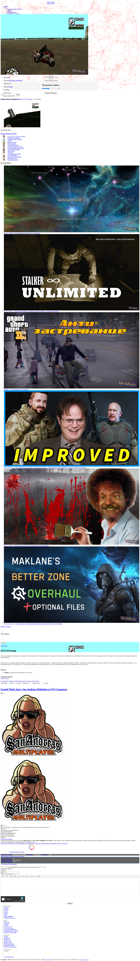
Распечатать (4, 646)
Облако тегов (7, 941)
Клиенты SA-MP (5, 843)
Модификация (22, 681)
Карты (37, 681)
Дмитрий (10, 86)
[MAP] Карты (19, 80)
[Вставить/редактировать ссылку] (26, 876)
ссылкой (47, 959)
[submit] (18, 95)
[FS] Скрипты (28, 99)
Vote (8, 89)
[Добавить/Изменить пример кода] (34, 876)
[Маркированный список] (18, 876)
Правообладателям (9, 945)
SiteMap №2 (7, 939)
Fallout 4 (9, 10)
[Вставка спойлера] (36, 876)
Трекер (6, 913)
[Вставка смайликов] (24, 876)
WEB (5, 915)
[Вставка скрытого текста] (39, 876)
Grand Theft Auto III (13, 145)
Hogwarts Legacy (11, 12)
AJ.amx (3, 678)
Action (2, 839)
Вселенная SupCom (13, 159)
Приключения (8, 839)
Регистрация (50, 2)
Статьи (6, 910)
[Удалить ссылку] (28, 876)
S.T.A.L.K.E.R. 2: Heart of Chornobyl (16, 136)
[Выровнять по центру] (13, 876)
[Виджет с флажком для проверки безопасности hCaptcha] (13, 899)
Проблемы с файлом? (6, 854)
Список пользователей (10, 947)
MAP (33, 681)
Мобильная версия (9, 944)
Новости (6, 909)
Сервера (12, 843)
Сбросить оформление (50, 93)
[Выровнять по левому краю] (10, 876)
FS (1, 681)
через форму (29, 854)
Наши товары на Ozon (9, 133)
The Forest (10, 152)
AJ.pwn (7, 678)
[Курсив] (4, 876)
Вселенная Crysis (12, 158)
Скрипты (29, 681)
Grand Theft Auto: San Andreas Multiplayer (34, 689)
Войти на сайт (51, 3)
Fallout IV (6, 923)
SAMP (11, 681)
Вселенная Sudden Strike (14, 157)
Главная (6, 907)
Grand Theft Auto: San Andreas (16, 148)
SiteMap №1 (7, 938)
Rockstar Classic (12, 143)
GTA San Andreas (8, 928)
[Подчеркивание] (7, 876)
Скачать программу (6, 858)
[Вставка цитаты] (32, 876)
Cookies (6, 936)
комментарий (44, 854)
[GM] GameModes (20, 843)
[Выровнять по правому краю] (15, 876)
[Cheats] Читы (38, 843)
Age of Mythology (12, 155)
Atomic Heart (11, 151)
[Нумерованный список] (21, 876)
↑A (2, 642)
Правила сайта (8, 942)
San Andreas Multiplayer (14, 149)
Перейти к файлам (6, 626)
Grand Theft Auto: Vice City (15, 146)
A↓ (4, 642)
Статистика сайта (9, 957)
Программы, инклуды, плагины (59, 843)
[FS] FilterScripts (29, 843)
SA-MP (8, 77)
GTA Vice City (8, 926)
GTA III (6, 925)
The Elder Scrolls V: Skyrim (14, 9)
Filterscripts (6, 681)
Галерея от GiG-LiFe (9, 918)
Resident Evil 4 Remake (13, 13)
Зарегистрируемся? (14, 852)
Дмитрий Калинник (84, 959)
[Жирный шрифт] (2, 876)
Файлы (6, 912)
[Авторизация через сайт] (12, 869)
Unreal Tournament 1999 (14, 154)
